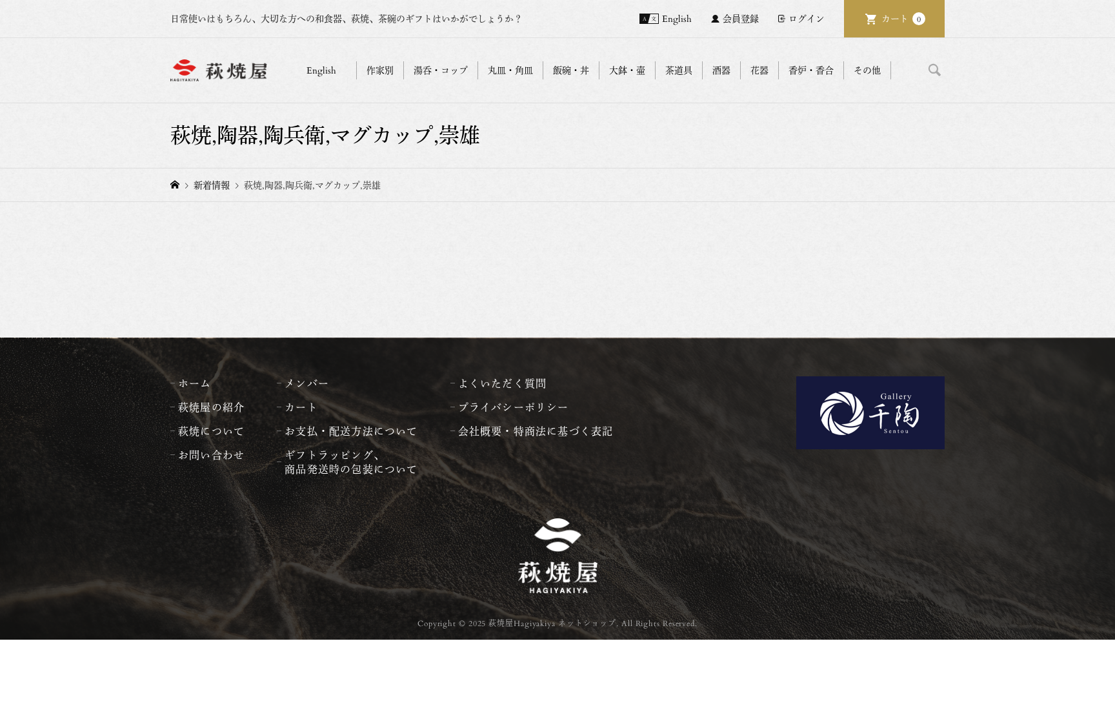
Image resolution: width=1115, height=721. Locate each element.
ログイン (807, 18)
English (677, 18)
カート (901, 18)
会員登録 (741, 18)
